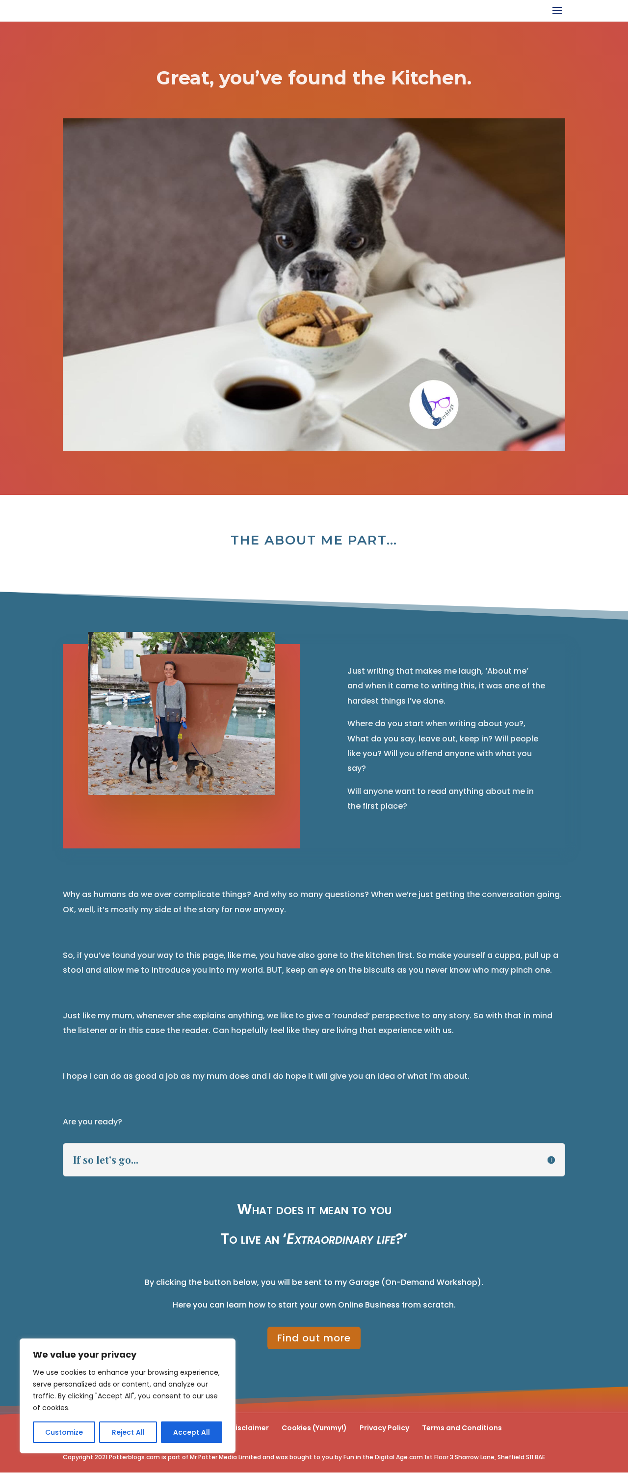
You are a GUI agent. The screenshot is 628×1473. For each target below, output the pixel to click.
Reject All (128, 1432)
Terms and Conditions (462, 1428)
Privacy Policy (384, 1428)
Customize (64, 1432)
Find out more (314, 1338)
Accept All (191, 1432)
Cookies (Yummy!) (314, 1428)
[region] (128, 1395)
